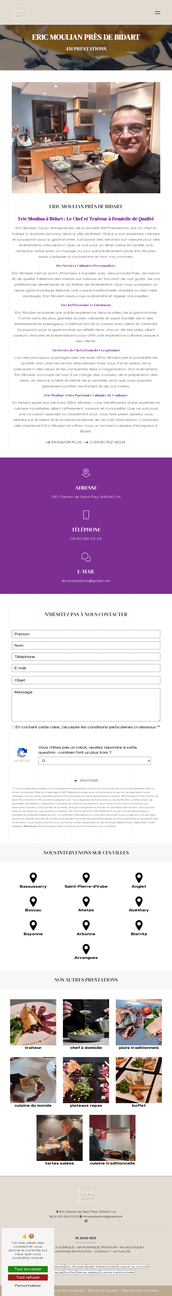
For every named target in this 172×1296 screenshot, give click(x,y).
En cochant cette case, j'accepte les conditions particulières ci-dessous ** (88, 727)
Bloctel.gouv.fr (32, 826)
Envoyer (89, 781)
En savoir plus (67, 442)
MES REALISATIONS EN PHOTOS (65, 1251)
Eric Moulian (75, 1266)
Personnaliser (28, 1286)
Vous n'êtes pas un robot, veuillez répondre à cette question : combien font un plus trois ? (87, 749)
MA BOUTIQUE (131, 1247)
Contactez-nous (107, 442)
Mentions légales (103, 1290)
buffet (70, 1272)
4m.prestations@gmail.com (86, 581)
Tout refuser (28, 1277)
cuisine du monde (133, 1266)
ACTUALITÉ (121, 1251)
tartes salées (88, 1272)
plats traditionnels (101, 1266)
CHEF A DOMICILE (59, 1247)
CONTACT (102, 1251)
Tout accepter (28, 1269)
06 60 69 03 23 (86, 539)
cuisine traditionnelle (117, 1272)
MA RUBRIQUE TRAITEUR (96, 1247)
